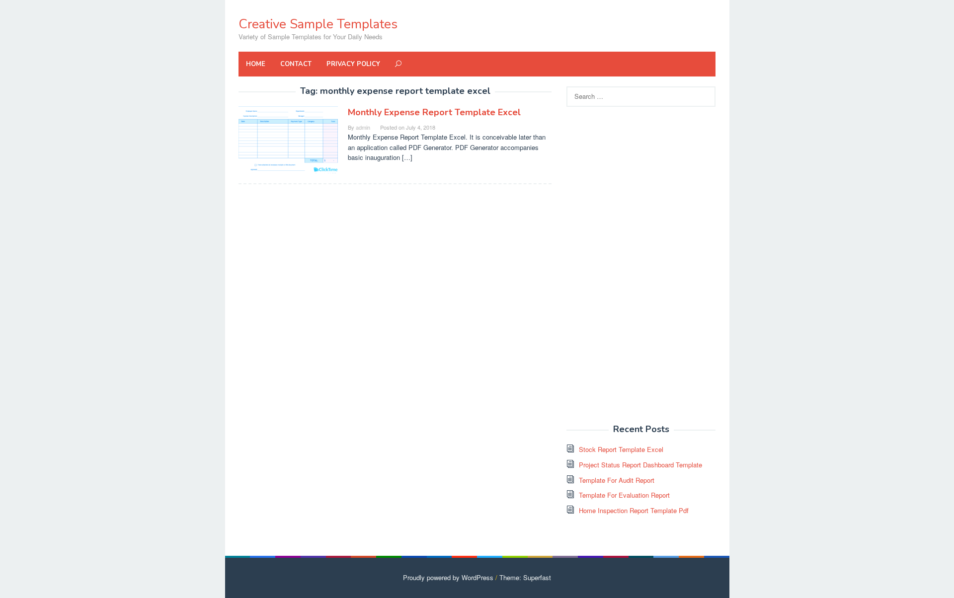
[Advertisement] (641, 266)
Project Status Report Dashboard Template (640, 464)
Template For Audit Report (616, 480)
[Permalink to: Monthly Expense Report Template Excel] (288, 139)
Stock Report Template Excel (621, 449)
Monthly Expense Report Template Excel (434, 112)
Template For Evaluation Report (624, 495)
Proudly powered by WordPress (448, 577)
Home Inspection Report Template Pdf (634, 510)
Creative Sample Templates (318, 24)
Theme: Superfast (525, 577)
